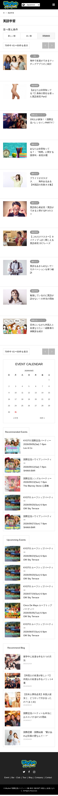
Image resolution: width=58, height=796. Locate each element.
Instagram (34, 772)
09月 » (42, 418)
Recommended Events (16, 432)
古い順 (29, 36)
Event (6, 777)
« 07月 (15, 418)
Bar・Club (15, 777)
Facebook (29, 772)
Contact (48, 777)
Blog (30, 777)
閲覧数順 (46, 36)
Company (39, 777)
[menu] (53, 4)
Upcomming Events (16, 540)
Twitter (24, 772)
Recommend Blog (16, 648)
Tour (24, 777)
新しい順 (11, 36)
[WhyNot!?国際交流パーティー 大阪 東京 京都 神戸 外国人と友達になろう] (10, 5)
